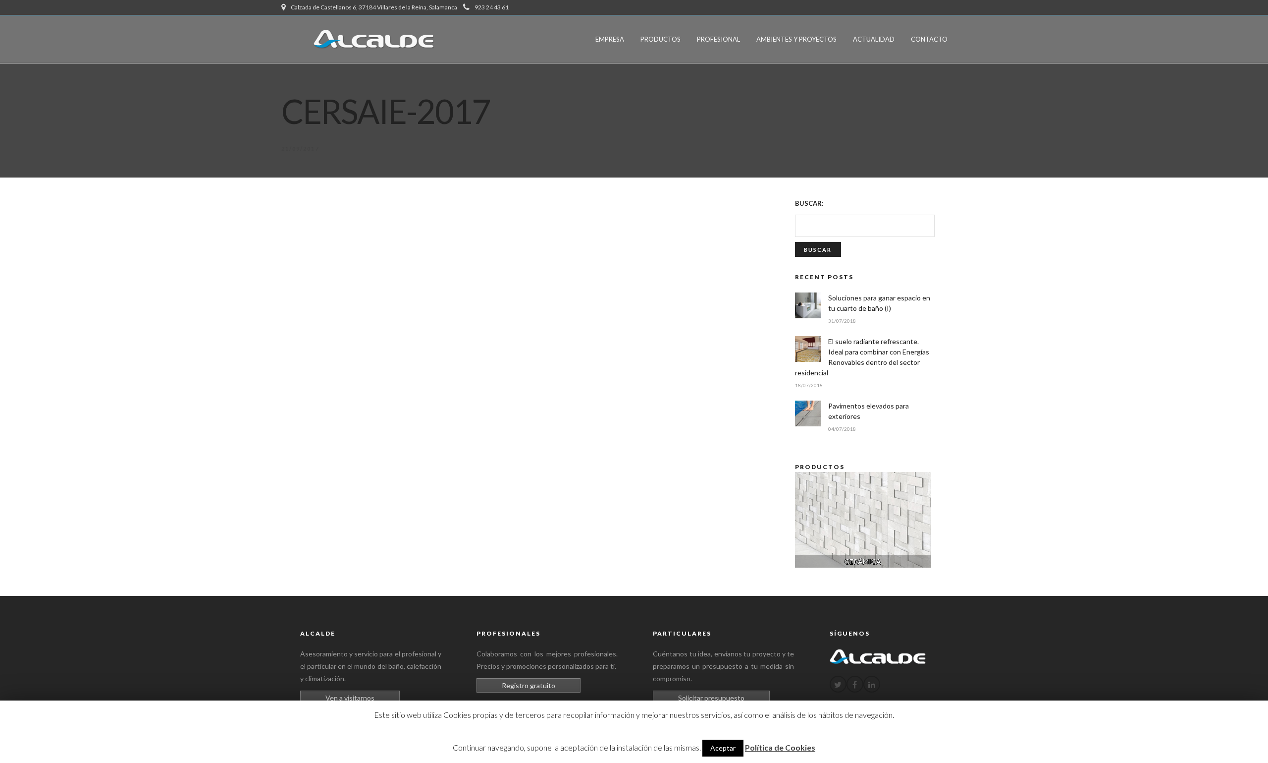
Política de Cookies (780, 747)
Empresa (609, 39)
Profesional (718, 39)
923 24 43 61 (492, 7)
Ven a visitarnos (349, 698)
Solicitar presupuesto (711, 698)
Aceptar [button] (723, 748)
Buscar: (809, 203)
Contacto (929, 39)
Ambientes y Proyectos (796, 39)
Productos (660, 39)
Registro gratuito (528, 685)
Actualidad (874, 39)
